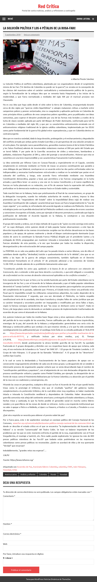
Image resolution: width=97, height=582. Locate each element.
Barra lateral (83, 18)
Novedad (7, 469)
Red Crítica (48, 6)
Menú (10, 18)
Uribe (14, 469)
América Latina (11, 474)
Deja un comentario (32, 34)
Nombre (7, 524)
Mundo (53, 474)
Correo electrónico (12, 534)
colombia (62, 466)
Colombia (43, 474)
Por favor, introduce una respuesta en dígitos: (23, 554)
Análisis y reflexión (27, 474)
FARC (70, 466)
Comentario (9, 496)
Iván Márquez (80, 466)
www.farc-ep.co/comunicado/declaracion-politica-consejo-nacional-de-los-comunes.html (52, 423)
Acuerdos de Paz (24, 466)
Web (5, 544)
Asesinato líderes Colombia (45, 466)
